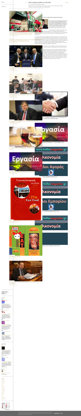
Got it (61, 413)
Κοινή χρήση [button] (10, 35)
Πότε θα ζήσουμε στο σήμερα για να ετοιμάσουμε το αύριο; (6, 362)
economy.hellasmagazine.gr (6, 331)
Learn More (56, 413)
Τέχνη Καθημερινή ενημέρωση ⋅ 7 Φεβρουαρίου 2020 (6, 325)
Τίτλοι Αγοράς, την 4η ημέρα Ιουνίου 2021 (46, 177)
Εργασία (3, 393)
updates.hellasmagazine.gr (6, 320)
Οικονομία (3, 381)
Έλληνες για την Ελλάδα (5, 357)
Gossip (3, 394)
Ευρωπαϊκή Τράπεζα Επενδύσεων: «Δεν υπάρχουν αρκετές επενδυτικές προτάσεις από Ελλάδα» (25, 40)
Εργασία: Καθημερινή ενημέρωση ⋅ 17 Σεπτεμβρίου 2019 (49, 142)
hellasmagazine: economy (39, 2)
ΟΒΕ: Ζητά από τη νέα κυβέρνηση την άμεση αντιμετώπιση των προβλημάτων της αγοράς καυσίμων (25, 33)
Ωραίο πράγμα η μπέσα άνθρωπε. (6, 350)
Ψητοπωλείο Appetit (15, 256)
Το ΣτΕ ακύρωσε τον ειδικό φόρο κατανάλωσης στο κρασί (24, 148)
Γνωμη (2, 385)
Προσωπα (3, 386)
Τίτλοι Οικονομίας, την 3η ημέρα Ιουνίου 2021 (47, 245)
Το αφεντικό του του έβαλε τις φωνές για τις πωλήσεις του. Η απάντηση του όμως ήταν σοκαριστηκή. (51, 118)
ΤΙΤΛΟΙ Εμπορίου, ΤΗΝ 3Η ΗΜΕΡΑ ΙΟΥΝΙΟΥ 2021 (47, 211)
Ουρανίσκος (3, 390)
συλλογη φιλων (4, 346)
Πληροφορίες (3, 398)
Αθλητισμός (3, 389)
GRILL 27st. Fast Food (14, 221)
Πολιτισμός (3, 382)
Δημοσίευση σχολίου (15, 35)
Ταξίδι (2, 396)
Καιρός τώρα (3, 397)
